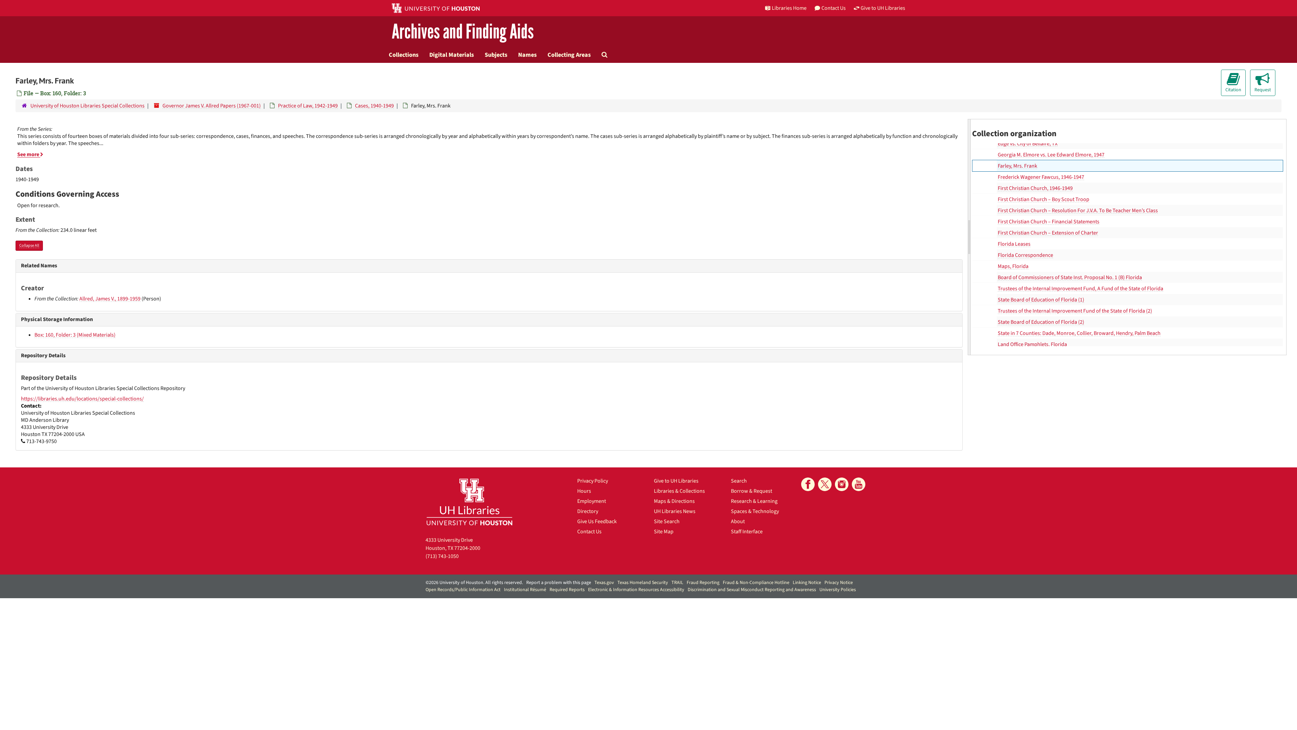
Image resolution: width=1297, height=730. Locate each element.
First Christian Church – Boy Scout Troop (1043, 199)
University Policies (837, 589)
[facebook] (808, 484)
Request (1262, 90)
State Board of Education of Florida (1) (1041, 299)
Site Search (667, 521)
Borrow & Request (751, 491)
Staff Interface (747, 531)
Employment (591, 501)
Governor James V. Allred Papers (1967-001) (211, 106)
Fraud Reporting (703, 582)
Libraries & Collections (679, 491)
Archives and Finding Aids (463, 32)
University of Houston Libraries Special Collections (87, 106)
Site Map (663, 531)
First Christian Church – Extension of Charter (1048, 233)
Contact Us (589, 531)
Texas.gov (604, 582)
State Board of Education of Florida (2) (1041, 322)
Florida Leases (1014, 244)
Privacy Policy (592, 481)
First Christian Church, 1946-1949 (1035, 188)
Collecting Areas (569, 54)
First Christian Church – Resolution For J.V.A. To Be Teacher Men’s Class (1078, 210)
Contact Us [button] (833, 8)
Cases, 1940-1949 (374, 106)
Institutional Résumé (525, 589)
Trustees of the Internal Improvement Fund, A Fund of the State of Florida (1080, 288)
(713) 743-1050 (442, 556)
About (738, 521)
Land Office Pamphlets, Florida (1032, 344)
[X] (825, 484)
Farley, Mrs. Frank (1017, 166)
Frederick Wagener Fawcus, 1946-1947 (1041, 177)
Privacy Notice (838, 582)
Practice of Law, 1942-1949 (308, 106)
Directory (587, 511)
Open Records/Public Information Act (463, 589)
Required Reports (567, 589)
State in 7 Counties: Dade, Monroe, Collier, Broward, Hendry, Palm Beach (1079, 333)
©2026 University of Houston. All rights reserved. (474, 582)
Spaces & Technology (755, 511)
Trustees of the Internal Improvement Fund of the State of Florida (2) (1075, 311)
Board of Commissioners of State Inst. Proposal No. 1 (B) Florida (1070, 277)
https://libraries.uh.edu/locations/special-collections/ (82, 399)
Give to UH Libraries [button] (883, 8)
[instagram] (841, 484)
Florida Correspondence (1025, 255)
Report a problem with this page (558, 582)
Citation (1233, 90)
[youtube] (858, 484)
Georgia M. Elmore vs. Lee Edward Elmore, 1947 (1051, 155)
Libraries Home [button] (789, 8)
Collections (403, 54)
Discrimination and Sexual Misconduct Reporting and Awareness (752, 589)
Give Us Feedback (597, 521)
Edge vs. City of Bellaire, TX (1028, 143)
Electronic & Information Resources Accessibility (636, 589)
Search (739, 481)
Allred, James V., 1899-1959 (110, 298)
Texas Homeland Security (642, 582)
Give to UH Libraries (676, 481)
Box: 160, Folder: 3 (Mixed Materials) (75, 335)
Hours (584, 491)
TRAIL (677, 582)
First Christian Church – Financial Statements (1048, 221)
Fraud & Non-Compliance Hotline (756, 582)
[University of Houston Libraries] (469, 502)
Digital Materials (451, 54)
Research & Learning (754, 501)
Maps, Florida (1013, 266)
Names (527, 54)
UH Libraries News (674, 511)
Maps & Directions (674, 501)
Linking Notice (807, 582)
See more (28, 154)
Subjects (496, 54)
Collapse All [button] (29, 245)
